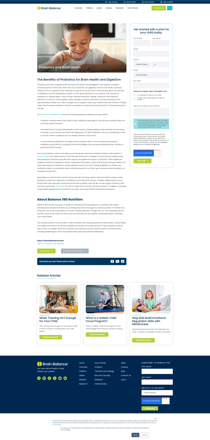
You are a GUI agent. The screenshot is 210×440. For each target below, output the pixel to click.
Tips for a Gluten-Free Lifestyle (50, 243)
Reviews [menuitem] (109, 8)
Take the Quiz (112, 2)
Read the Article (50, 337)
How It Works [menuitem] (133, 8)
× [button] (155, 418)
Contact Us (159, 8)
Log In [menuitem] (123, 379)
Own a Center (168, 2)
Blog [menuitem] (123, 371)
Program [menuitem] (98, 367)
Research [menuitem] (120, 8)
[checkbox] (151, 97)
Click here (60, 186)
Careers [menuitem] (124, 367)
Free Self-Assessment (73, 251)
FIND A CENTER (149, 2)
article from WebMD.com (51, 114)
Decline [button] (145, 435)
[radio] (151, 95)
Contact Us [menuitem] (126, 375)
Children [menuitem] (89, 8)
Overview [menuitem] (78, 8)
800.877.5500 (131, 2)
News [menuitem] (123, 363)
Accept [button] (135, 435)
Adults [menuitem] (99, 8)
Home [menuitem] (81, 363)
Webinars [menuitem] (99, 379)
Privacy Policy (56, 424)
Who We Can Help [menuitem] (102, 375)
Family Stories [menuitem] (101, 384)
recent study (42, 156)
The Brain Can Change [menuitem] (104, 371)
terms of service (152, 144)
